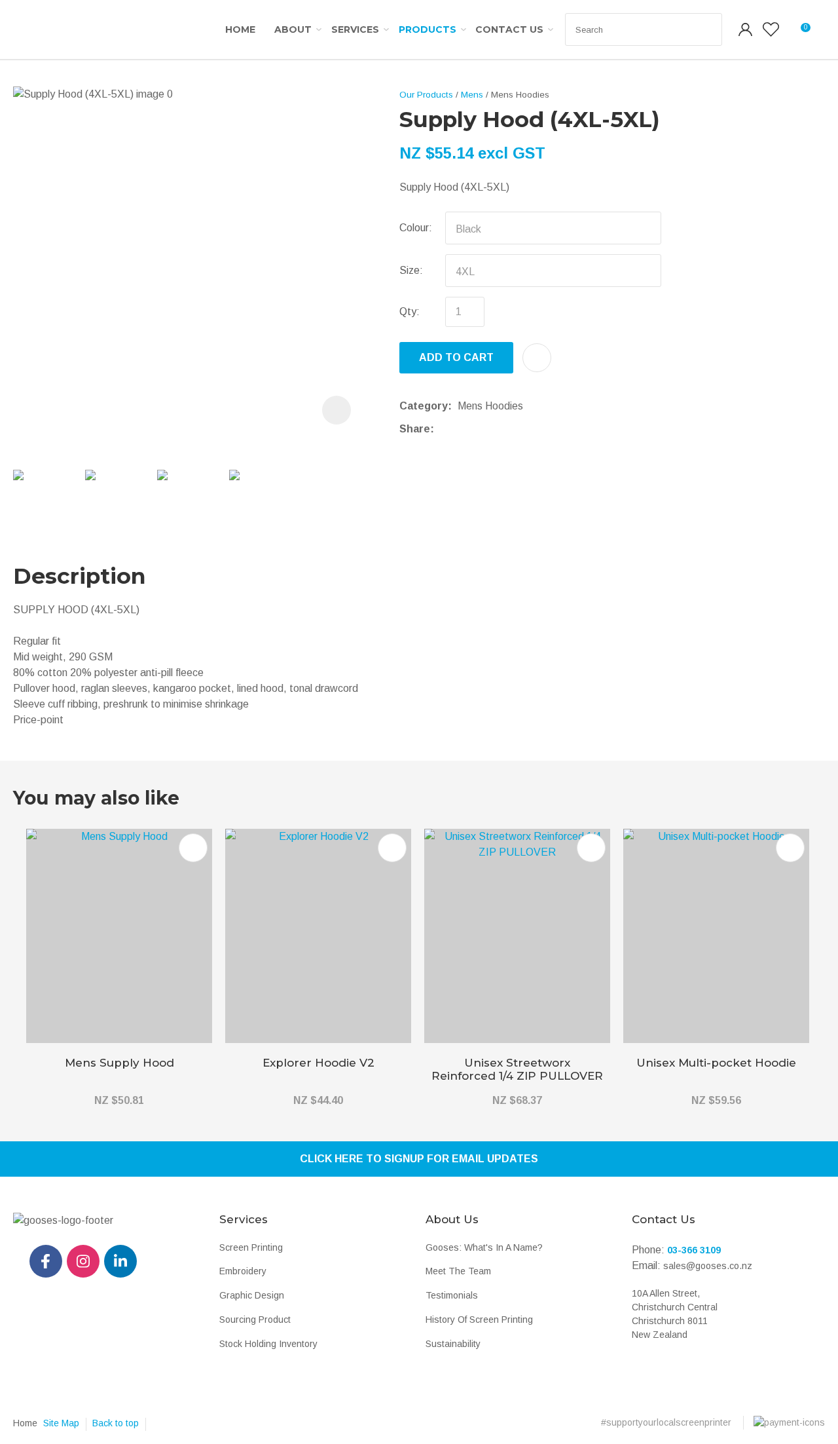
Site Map (61, 1423)
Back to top (115, 1423)
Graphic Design (251, 1295)
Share (414, 428)
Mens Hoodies (520, 95)
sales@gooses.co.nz (707, 1266)
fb (45, 1261)
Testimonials (452, 1295)
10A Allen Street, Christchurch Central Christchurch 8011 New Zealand (675, 1314)
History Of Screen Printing (479, 1319)
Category (423, 405)
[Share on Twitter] (460, 429)
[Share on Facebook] (442, 429)
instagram (83, 1261)
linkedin (120, 1261)
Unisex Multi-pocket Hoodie (716, 1062)
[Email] (480, 428)
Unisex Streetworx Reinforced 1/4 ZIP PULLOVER (517, 1069)
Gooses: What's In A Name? (484, 1247)
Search (706, 29)
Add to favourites (193, 847)
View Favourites (771, 29)
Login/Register (745, 29)
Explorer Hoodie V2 (318, 1062)
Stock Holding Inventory (268, 1344)
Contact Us (509, 29)
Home (240, 29)
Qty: (409, 311)
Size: (411, 270)
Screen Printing (251, 1247)
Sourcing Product (255, 1319)
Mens (472, 95)
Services (355, 29)
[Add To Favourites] (536, 357)
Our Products (426, 95)
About (293, 29)
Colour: (415, 227)
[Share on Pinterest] (500, 429)
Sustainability (453, 1344)
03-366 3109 (694, 1250)
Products (427, 29)
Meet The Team (458, 1271)
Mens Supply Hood (119, 1062)
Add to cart (456, 357)
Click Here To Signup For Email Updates (419, 1158)
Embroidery (242, 1271)
